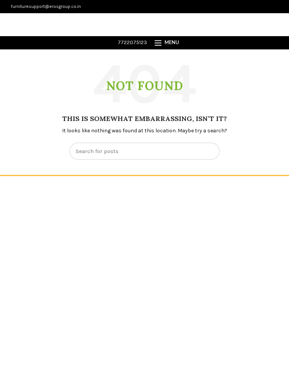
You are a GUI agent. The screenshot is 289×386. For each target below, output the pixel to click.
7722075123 (132, 42)
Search (209, 151)
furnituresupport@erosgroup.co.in (45, 6)
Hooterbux (214, 187)
